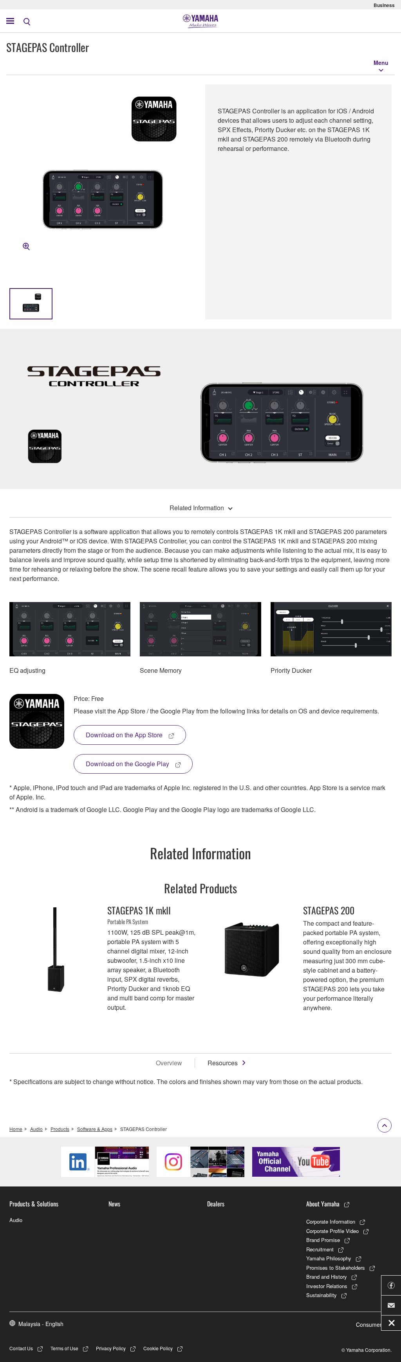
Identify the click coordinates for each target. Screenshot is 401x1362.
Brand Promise (323, 1240)
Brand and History (326, 1276)
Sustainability (321, 1295)
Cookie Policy (158, 1348)
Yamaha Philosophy (328, 1258)
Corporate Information (330, 1221)
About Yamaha (323, 1203)
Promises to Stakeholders (335, 1267)
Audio (36, 1128)
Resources (223, 1062)
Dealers (215, 1203)
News (114, 1203)
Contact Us (21, 1348)
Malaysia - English (40, 1324)
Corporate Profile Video (332, 1231)
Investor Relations (326, 1286)
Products (60, 1128)
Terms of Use (64, 1348)
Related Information (197, 507)
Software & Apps (94, 1128)
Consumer (369, 1324)
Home (15, 1128)
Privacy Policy (111, 1348)
